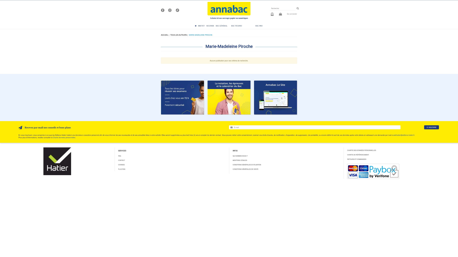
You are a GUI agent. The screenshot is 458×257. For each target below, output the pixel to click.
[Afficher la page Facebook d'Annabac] (162, 10)
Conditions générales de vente (245, 169)
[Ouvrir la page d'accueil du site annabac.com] (275, 98)
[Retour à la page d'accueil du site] (229, 8)
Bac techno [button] (236, 26)
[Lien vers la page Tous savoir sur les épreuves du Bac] (229, 98)
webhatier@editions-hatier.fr (403, 135)
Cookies (121, 165)
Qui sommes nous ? (240, 156)
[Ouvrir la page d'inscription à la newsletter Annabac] (272, 14)
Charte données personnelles (64, 137)
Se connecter (292, 14)
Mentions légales (240, 160)
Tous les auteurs (178, 35)
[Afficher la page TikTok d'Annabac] (177, 10)
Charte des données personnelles (361, 150)
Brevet (201, 26)
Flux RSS (121, 169)
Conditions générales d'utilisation (247, 165)
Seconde (210, 26)
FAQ (119, 156)
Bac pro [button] (259, 26)
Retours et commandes (356, 159)
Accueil (164, 35)
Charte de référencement (358, 155)
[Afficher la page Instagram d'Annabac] (170, 10)
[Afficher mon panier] (280, 14)
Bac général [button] (221, 26)
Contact (121, 160)
